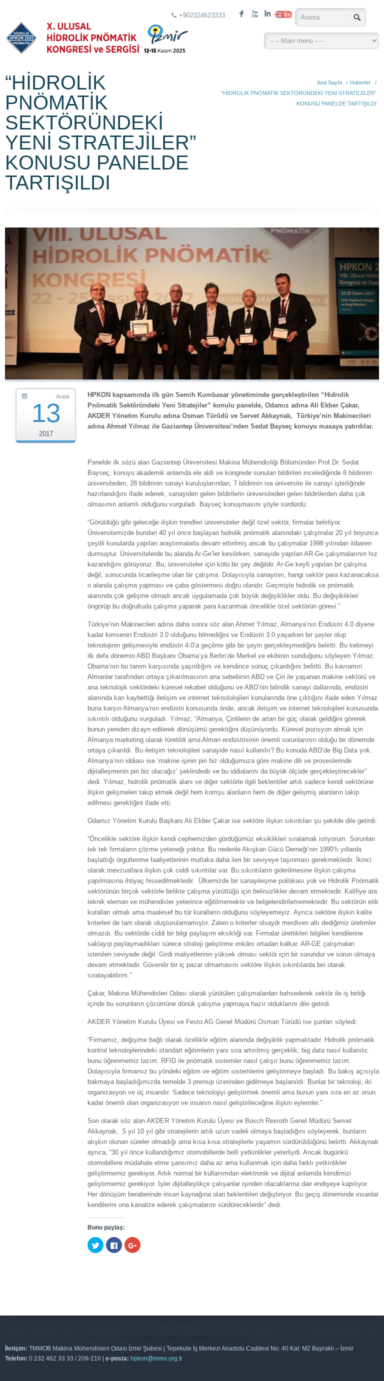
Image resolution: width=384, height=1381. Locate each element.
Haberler (360, 83)
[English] (280, 14)
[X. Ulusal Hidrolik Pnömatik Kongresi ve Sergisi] (96, 30)
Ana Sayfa (329, 83)
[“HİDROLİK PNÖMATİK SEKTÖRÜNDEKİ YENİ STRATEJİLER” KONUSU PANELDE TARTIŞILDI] (192, 377)
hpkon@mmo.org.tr (156, 1358)
